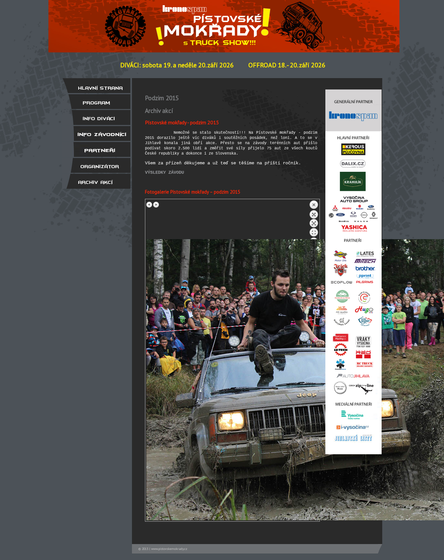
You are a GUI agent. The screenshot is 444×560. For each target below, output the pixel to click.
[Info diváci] (96, 117)
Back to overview (314, 219)
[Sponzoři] (96, 149)
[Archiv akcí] (96, 181)
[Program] (96, 101)
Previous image (149, 204)
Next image (156, 204)
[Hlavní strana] (96, 85)
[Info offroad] (96, 133)
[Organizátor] (96, 165)
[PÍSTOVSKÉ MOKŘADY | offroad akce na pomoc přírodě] (128, 20)
